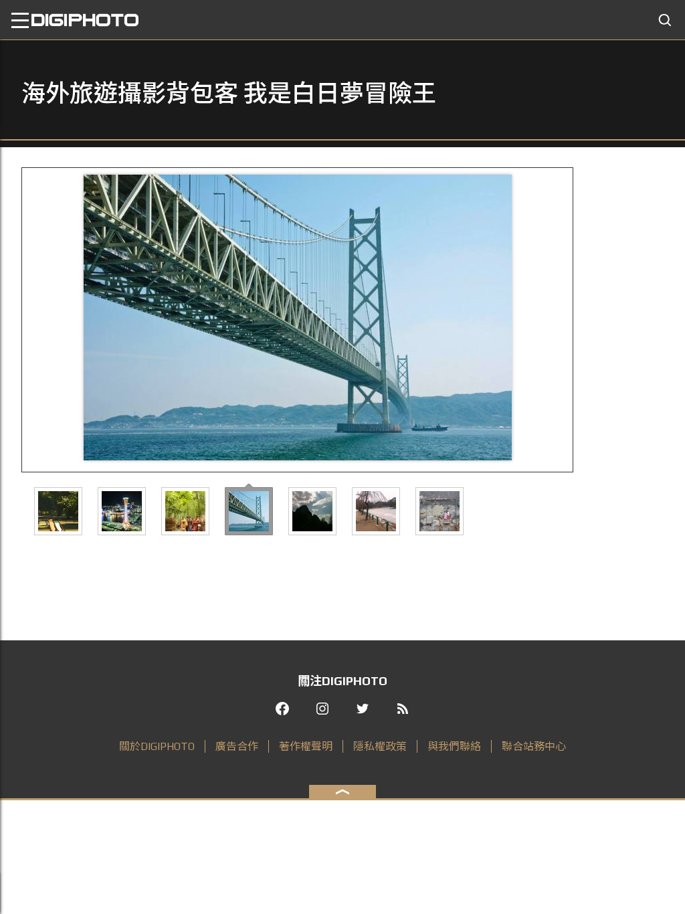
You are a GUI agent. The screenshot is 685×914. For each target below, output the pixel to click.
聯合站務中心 (534, 746)
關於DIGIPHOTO (157, 746)
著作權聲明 (305, 746)
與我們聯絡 (454, 746)
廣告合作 (236, 746)
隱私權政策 (380, 746)
